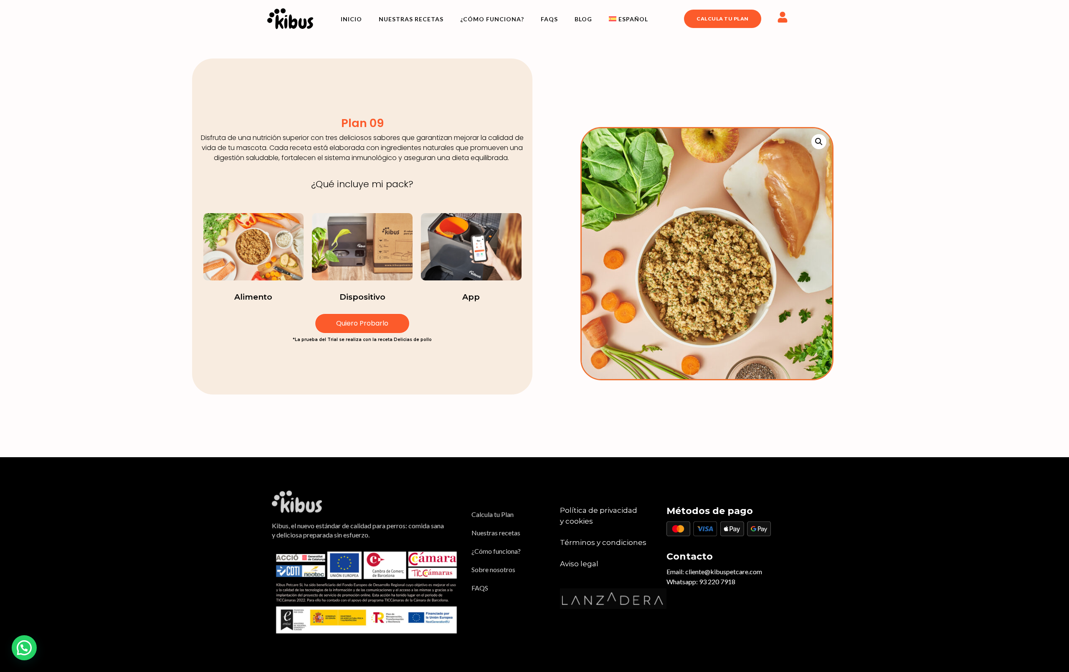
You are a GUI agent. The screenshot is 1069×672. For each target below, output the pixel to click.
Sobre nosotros (493, 569)
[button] (818, 141)
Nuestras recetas (411, 19)
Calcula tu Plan (492, 514)
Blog (583, 19)
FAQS (549, 19)
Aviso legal (579, 564)
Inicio (351, 19)
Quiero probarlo (362, 323)
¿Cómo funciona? (492, 19)
